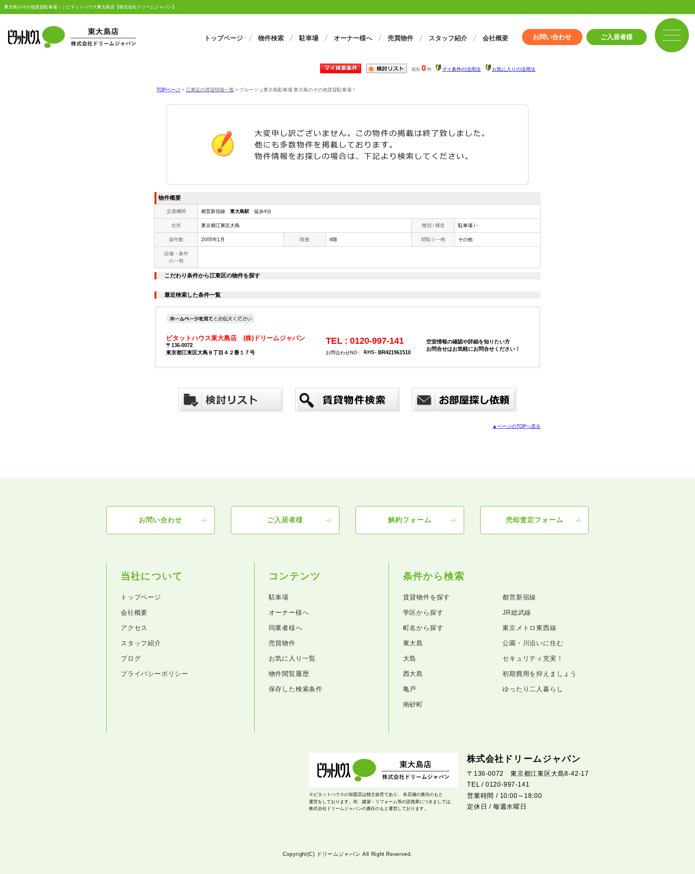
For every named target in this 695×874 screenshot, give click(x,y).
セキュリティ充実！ (532, 658)
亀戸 (410, 689)
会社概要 (495, 38)
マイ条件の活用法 (461, 69)
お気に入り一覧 (292, 658)
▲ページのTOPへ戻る (516, 426)
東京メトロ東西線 (529, 627)
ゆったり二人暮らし (532, 689)
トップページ (223, 38)
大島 (410, 658)
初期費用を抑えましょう (539, 673)
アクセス (134, 627)
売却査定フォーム (534, 520)
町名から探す (423, 627)
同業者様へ (285, 627)
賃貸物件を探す (426, 597)
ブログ (131, 658)
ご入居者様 (616, 36)
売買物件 (400, 38)
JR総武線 (516, 612)
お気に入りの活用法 (513, 69)
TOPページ (168, 90)
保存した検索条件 (296, 689)
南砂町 (413, 704)
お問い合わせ (552, 36)
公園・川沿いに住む (532, 643)
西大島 (413, 673)
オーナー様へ (353, 38)
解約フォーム (409, 520)
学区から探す (423, 612)
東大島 (413, 643)
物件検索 (271, 38)
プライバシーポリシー (154, 673)
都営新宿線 (519, 597)
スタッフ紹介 (448, 38)
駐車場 (309, 38)
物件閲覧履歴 (289, 673)
